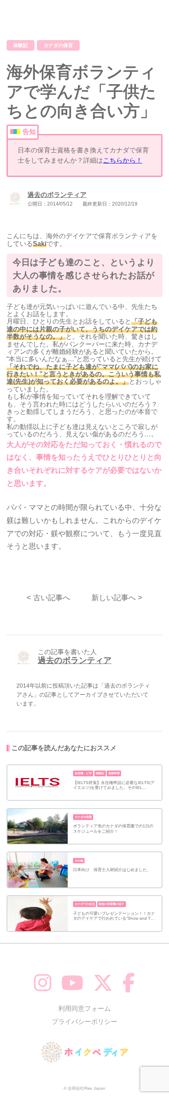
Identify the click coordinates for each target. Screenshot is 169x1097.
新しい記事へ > (116, 598)
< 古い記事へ (48, 598)
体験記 (20, 45)
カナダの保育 (58, 45)
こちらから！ (122, 160)
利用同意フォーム (84, 1008)
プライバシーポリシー (84, 1021)
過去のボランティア (57, 194)
